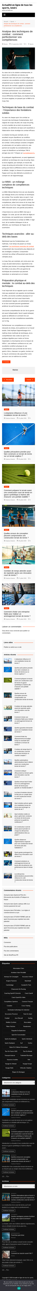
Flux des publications (10, 946)
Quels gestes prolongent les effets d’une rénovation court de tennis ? (24, 854)
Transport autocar (10, 1055)
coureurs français (27, 1001)
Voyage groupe (27, 1063)
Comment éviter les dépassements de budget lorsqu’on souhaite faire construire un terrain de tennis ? (23, 740)
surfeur (30, 1043)
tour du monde (27, 1051)
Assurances (15, 1233)
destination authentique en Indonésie (18, 1010)
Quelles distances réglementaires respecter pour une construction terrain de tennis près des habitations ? (24, 844)
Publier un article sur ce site (12, 647)
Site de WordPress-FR (11, 955)
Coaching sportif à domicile (12, 993)
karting (30, 1018)
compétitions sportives (11, 1001)
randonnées (27, 1026)
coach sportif (29, 993)
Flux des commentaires (11, 951)
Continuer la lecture (8, 1105)
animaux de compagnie (11, 976)
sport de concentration (18, 1034)
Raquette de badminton (18, 1030)
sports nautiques (10, 1043)
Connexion (7, 942)
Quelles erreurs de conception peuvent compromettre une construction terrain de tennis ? (16, 535)
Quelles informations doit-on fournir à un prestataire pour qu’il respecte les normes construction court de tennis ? (23, 1198)
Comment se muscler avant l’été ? (22, 1253)
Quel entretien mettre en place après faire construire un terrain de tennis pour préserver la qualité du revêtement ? (23, 818)
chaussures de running (18, 989)
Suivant (29, 379)
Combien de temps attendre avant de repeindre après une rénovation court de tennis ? (17, 573)
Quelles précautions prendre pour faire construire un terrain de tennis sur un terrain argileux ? (18, 454)
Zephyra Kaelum (10, 418)
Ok (19, 1288)
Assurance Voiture (27, 976)
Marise (6, 44)
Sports (31, 44)
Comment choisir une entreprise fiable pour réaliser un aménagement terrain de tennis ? (17, 614)
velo (29, 1059)
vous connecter (15, 630)
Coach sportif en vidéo (18, 997)
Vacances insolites (12, 1059)
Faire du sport (27, 1014)
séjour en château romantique (18, 1047)
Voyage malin (9, 1068)
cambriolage (9, 985)
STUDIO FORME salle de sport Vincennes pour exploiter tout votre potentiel (17, 919)
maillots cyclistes (11, 1022)
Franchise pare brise (17, 1235)
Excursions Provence (11, 1014)
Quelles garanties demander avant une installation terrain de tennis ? (24, 730)
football (7, 1018)
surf (21, 1043)
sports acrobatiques (11, 1039)
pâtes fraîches (10, 1026)
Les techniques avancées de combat (21, 246)
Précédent (9, 379)
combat (7, 362)
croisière (9, 1005)
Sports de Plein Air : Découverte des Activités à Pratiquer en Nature (16, 897)
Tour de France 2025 (11, 1051)
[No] (35, 1285)
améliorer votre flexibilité (18, 972)
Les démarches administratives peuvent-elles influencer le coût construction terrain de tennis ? (24, 878)
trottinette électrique (26, 1055)
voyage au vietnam (11, 1063)
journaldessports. (29, 153)
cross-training (26, 1005)
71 (7, 1176)
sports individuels (27, 1039)
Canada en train (26, 985)
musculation (27, 1022)
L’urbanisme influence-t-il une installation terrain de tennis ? (23, 661)
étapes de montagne (18, 1072)
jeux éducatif (19, 1018)
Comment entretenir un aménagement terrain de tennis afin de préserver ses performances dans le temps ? (24, 865)
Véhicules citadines (26, 1068)
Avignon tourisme (11, 981)
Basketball (28, 981)
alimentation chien (18, 968)
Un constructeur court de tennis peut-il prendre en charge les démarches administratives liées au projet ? (22, 831)
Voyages (14, 1214)
